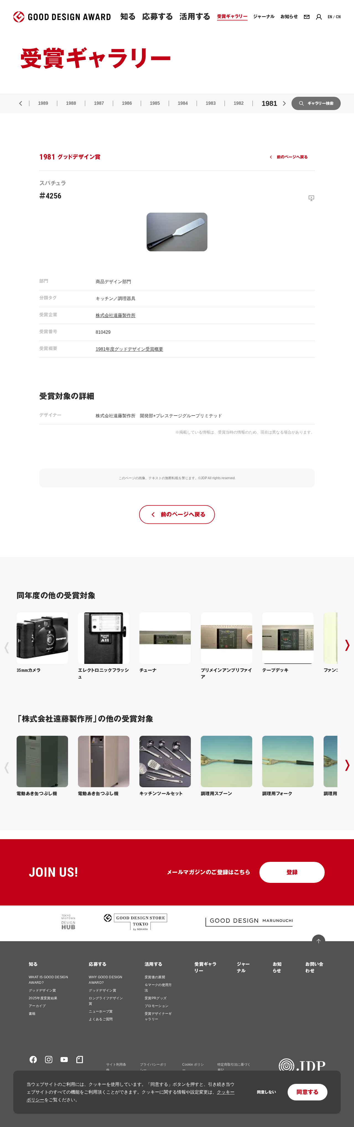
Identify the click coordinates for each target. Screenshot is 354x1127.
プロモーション (156, 1006)
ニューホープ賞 (101, 1011)
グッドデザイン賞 (42, 990)
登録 (292, 872)
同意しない (266, 1092)
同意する (307, 1092)
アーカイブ (37, 1006)
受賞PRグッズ (155, 998)
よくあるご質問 (101, 1019)
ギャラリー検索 (321, 103)
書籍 (32, 1014)
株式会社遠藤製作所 (116, 315)
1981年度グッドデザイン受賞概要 (129, 349)
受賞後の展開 (155, 977)
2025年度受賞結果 (43, 998)
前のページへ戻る (292, 157)
